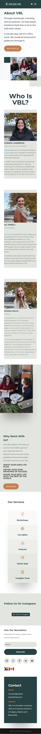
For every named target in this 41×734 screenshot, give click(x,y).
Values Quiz (22, 564)
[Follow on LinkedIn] (25, 661)
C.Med (7, 153)
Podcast (23, 549)
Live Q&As (23, 535)
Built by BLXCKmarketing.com (20, 731)
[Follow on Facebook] (13, 661)
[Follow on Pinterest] (19, 661)
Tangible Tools (22, 578)
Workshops (22, 520)
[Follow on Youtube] (32, 661)
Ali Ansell (7, 234)
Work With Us (13, 49)
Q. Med (26, 239)
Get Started (11, 486)
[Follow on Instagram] (7, 661)
